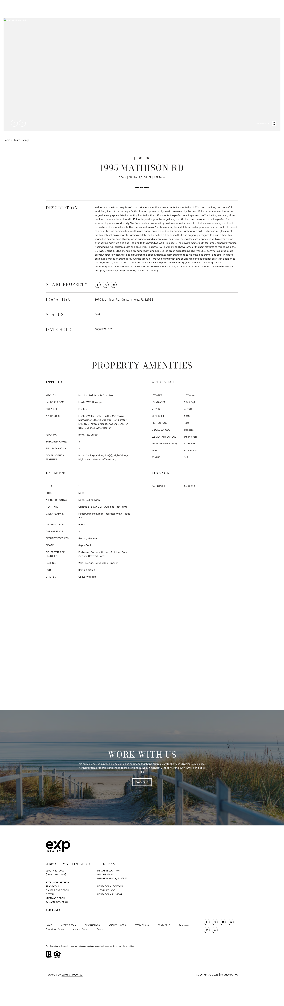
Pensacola (52, 886)
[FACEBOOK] (207, 922)
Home (7, 139)
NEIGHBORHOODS (117, 925)
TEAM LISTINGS (92, 925)
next (22, 123)
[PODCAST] (207, 930)
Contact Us (142, 782)
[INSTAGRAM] (215, 922)
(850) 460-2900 (55, 870)
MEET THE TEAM (68, 925)
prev (14, 123)
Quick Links (53, 909)
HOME (49, 925)
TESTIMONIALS (142, 925)
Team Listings (21, 139)
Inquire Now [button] (142, 187)
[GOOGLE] (215, 930)
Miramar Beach (55, 898)
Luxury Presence (72, 974)
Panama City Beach (57, 902)
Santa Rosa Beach (57, 890)
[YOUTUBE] (223, 922)
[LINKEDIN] (231, 922)
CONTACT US (164, 925)
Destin (50, 894)
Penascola (184, 925)
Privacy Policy (229, 974)
